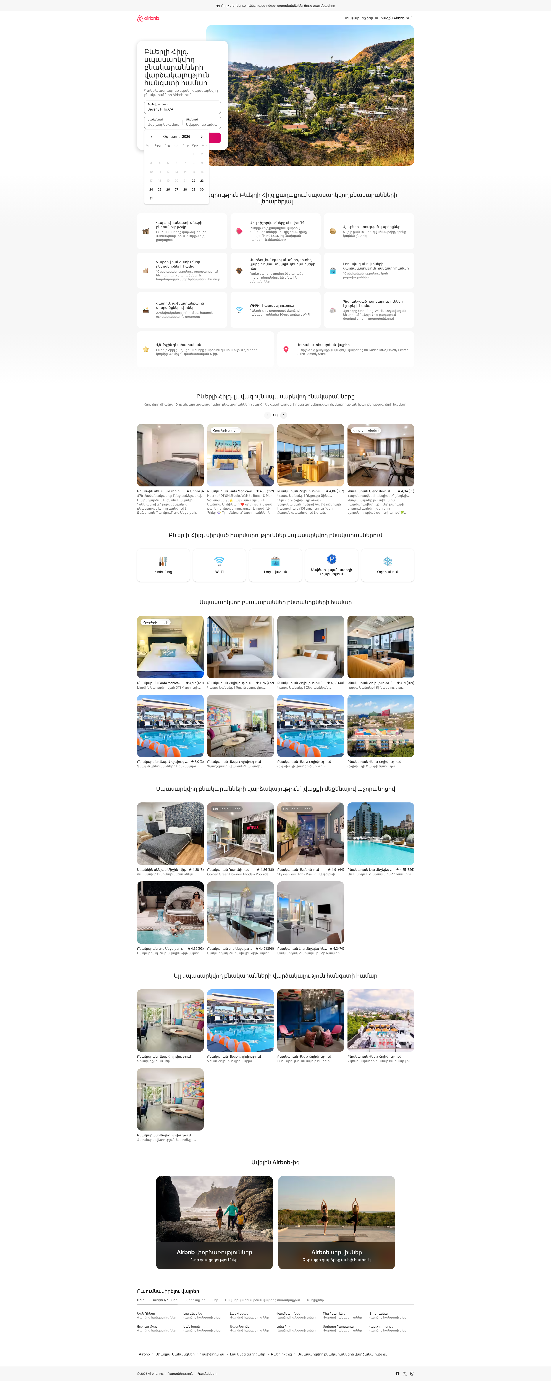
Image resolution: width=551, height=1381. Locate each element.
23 (202, 181)
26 (168, 189)
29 (193, 189)
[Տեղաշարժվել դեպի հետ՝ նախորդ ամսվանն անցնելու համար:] (151, 136)
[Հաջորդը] (283, 415)
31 (151, 198)
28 (185, 189)
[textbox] (163, 124)
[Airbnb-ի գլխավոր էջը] (148, 18)
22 (193, 181)
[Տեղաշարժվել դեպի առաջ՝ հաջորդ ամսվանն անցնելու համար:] (201, 136)
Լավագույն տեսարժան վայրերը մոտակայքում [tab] (262, 1300)
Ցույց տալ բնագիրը (319, 6)
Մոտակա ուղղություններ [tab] (157, 1300)
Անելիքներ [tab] (315, 1300)
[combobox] (182, 109)
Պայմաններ (207, 1374)
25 (159, 189)
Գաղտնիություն (180, 1374)
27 (176, 189)
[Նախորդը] (267, 415)
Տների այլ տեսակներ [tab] (201, 1300)
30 (202, 189)
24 (151, 189)
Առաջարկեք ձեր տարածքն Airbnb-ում (378, 18)
